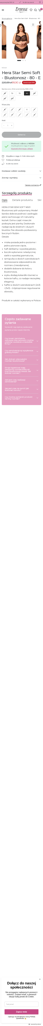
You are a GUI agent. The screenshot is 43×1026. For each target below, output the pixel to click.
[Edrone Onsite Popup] (21, 513)
